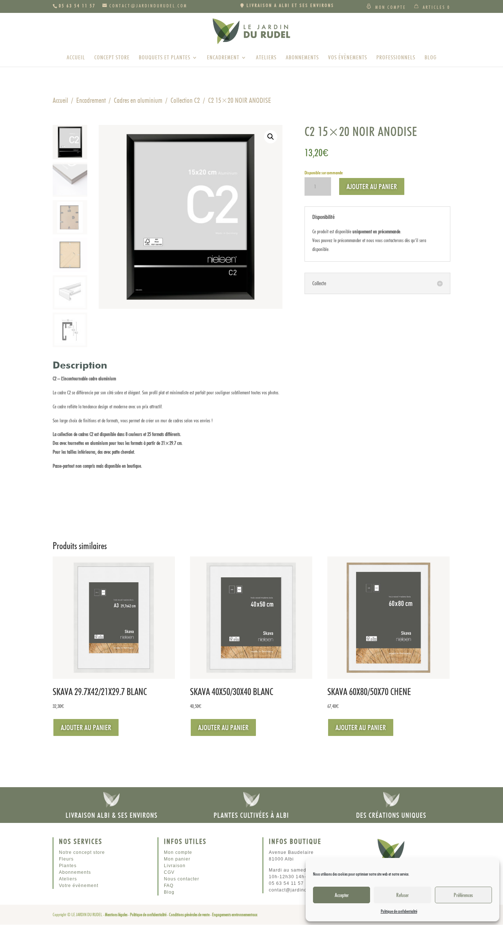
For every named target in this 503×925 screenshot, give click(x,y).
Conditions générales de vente (189, 914)
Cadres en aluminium (138, 100)
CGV (169, 872)
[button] (270, 136)
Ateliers (266, 58)
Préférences (463, 895)
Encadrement (223, 58)
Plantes (68, 865)
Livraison (175, 865)
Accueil (76, 58)
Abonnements (302, 58)
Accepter (342, 895)
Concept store (112, 58)
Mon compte (390, 7)
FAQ (168, 885)
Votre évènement (78, 885)
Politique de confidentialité (399, 911)
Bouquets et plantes (164, 58)
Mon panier (177, 859)
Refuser (402, 895)
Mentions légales (116, 914)
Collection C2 (185, 100)
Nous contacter (181, 879)
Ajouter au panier (372, 186)
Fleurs (66, 859)
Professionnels (395, 58)
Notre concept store (82, 852)
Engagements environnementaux (234, 914)
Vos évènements (347, 58)
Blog (431, 58)
